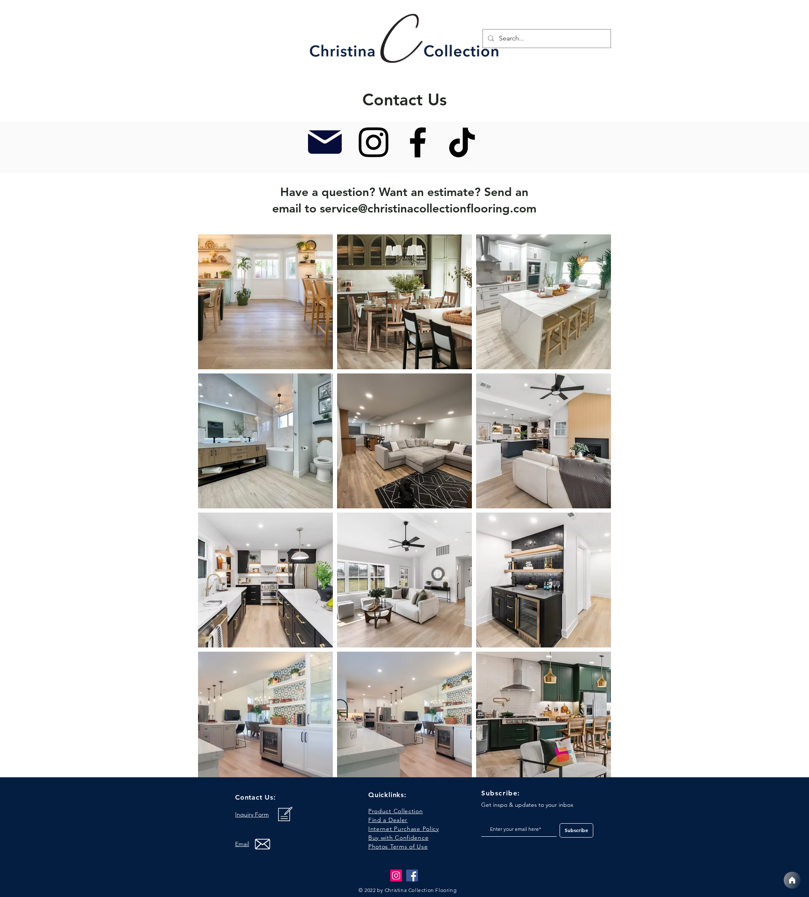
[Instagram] (374, 142)
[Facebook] (418, 142)
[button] (398, 846)
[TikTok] (462, 142)
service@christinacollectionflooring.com (428, 208)
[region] (404, 40)
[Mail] (324, 142)
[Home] (792, 880)
